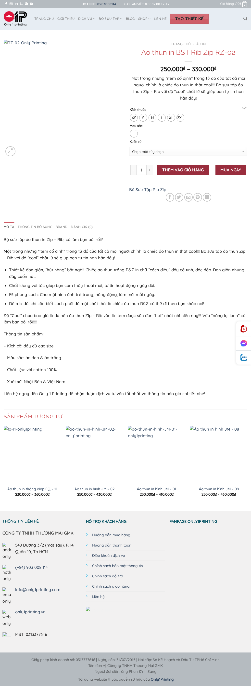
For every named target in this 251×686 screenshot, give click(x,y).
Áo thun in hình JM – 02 (94, 489)
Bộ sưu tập (109, 19)
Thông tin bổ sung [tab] (35, 227)
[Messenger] (243, 343)
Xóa (244, 107)
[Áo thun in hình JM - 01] (156, 454)
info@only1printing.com (37, 589)
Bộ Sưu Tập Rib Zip (147, 189)
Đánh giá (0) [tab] (82, 227)
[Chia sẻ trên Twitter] (179, 197)
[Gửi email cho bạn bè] (188, 197)
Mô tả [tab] (9, 227)
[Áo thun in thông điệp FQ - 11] (32, 454)
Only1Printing (162, 679)
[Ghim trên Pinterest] (197, 197)
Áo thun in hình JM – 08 (219, 489)
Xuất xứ (135, 141)
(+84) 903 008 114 (31, 567)
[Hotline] (243, 328)
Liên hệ (160, 19)
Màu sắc (136, 125)
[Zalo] (243, 358)
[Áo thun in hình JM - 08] (218, 454)
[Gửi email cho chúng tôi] (16, 4)
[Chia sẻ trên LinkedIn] (207, 197)
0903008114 (106, 4)
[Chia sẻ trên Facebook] (170, 197)
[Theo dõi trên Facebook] (6, 4)
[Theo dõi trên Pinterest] (26, 4)
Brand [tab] (61, 227)
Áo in (201, 44)
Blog (130, 19)
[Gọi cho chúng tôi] (21, 4)
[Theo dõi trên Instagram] (11, 4)
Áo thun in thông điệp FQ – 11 (32, 489)
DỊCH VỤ (85, 19)
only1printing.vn (30, 611)
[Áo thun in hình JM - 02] (94, 454)
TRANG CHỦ (44, 19)
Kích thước (138, 109)
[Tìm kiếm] (245, 18)
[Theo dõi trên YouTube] (31, 4)
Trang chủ (181, 44)
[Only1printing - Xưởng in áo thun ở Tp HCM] (15, 18)
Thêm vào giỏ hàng (183, 169)
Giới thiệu (66, 19)
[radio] (134, 117)
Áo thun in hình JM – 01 (156, 489)
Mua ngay (230, 169)
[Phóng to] (10, 151)
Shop (142, 19)
